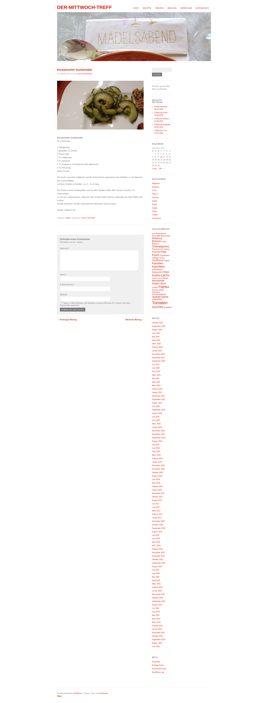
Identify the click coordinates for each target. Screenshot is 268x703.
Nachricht (65, 248)
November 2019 (158, 434)
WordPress (78, 693)
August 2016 (157, 532)
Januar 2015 (157, 591)
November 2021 (158, 396)
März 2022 (156, 385)
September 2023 (158, 361)
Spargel (156, 296)
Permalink (91, 218)
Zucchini (157, 307)
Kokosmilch (157, 272)
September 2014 (158, 601)
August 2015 (157, 566)
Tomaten (160, 302)
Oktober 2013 (157, 636)
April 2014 (156, 619)
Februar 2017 (157, 514)
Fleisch (155, 194)
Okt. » (161, 168)
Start (136, 8)
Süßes (154, 211)
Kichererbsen (157, 270)
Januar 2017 (157, 518)
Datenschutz (202, 8)
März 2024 (156, 344)
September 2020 (158, 410)
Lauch (154, 278)
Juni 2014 (156, 612)
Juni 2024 (156, 333)
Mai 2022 (155, 378)
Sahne (161, 290)
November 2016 (158, 521)
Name (63, 274)
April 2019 (156, 451)
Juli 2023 (155, 364)
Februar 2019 (157, 458)
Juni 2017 (156, 507)
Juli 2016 (155, 535)
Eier (153, 249)
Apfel (153, 233)
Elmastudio (103, 693)
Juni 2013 (156, 646)
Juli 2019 (155, 445)
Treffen (159, 8)
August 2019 (157, 441)
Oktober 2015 (157, 559)
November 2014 (158, 594)
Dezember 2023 (158, 354)
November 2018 (158, 469)
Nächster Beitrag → (134, 319)
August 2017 (157, 500)
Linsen (159, 278)
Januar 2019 (157, 462)
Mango (165, 278)
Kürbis (156, 275)
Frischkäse (164, 255)
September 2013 (158, 639)
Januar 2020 (157, 427)
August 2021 (157, 403)
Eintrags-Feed (157, 665)
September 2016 (158, 528)
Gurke (84, 218)
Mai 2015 (155, 577)
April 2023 (156, 371)
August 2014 (157, 605)
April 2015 (156, 580)
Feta (163, 251)
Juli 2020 (155, 417)
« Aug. (154, 168)
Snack (154, 204)
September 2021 (158, 399)
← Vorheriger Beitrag (67, 319)
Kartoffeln (158, 266)
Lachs (165, 275)
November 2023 (158, 358)
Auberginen (161, 233)
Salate (67, 218)
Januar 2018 (157, 490)
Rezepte (147, 8)
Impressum (186, 8)
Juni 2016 (156, 538)
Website (63, 294)
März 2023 (156, 375)
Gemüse (155, 197)
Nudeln (155, 283)
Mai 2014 (155, 615)
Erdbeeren (159, 249)
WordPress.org (158, 672)
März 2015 (156, 584)
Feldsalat (166, 249)
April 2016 (156, 542)
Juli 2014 (155, 608)
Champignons (160, 246)
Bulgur (164, 241)
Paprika (164, 287)
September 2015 (158, 563)
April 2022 (156, 382)
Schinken (156, 292)
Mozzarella (158, 280)
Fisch (154, 190)
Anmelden (156, 662)
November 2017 (158, 493)
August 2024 (157, 330)
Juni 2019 (156, 448)
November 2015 (158, 556)
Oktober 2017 (157, 497)
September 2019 (158, 438)
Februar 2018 (157, 486)
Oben (59, 696)
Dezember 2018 (158, 465)
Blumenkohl (165, 236)
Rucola (155, 290)
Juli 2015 (155, 570)
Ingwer (166, 260)
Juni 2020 (156, 420)
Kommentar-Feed (159, 669)
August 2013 (157, 643)
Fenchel (156, 252)
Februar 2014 (157, 626)
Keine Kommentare (85, 74)
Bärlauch (155, 244)
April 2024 (156, 340)
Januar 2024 (157, 351)
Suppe (154, 208)
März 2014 (156, 622)
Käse (166, 272)
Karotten (157, 263)
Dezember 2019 (158, 431)
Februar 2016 (157, 549)
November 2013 (158, 632)
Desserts (155, 187)
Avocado (156, 236)
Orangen (155, 287)
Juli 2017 (155, 504)
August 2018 (157, 476)
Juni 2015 (156, 573)
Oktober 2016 (157, 525)
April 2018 (156, 483)
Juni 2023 (156, 368)
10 (161, 157)
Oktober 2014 (157, 598)
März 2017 (156, 511)
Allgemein (156, 183)
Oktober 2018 (157, 472)
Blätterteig (157, 238)
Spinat (164, 296)
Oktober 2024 (157, 323)
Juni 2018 (156, 479)
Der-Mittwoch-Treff (84, 7)
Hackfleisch (158, 260)
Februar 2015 (157, 587)
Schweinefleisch (159, 294)
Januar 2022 (157, 392)
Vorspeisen (156, 218)
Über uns (172, 8)
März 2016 (156, 545)
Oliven (163, 283)
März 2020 (156, 424)
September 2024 (158, 326)
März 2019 (156, 455)
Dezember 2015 (158, 552)
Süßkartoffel (157, 299)
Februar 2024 (157, 347)
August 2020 (157, 413)
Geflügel (155, 258)
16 (159, 160)
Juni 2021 (156, 406)
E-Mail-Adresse (67, 284)
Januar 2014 (157, 629)
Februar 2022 (157, 389)
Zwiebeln (168, 307)
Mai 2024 (155, 337)
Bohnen (156, 241)
